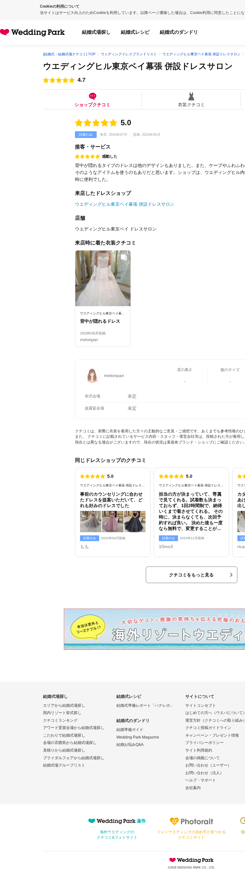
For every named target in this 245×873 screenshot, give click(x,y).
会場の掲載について (202, 758)
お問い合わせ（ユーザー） (208, 765)
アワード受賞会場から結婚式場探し (73, 727)
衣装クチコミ (191, 104)
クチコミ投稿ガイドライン (208, 727)
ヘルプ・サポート (200, 780)
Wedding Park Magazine (137, 737)
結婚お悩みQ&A (130, 744)
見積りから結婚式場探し (64, 750)
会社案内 (193, 788)
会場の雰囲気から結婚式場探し (70, 742)
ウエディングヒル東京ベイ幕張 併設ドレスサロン (138, 66)
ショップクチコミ (92, 104)
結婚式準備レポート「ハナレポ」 (145, 705)
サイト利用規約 (198, 750)
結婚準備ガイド (129, 729)
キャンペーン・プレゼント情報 (212, 735)
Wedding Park (191, 860)
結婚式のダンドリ (179, 32)
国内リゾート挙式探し (62, 713)
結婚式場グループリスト (64, 765)
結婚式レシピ (135, 32)
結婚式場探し (96, 32)
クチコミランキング (60, 720)
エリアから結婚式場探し (64, 705)
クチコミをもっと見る (191, 574)
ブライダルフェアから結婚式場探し (73, 758)
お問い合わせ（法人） (204, 773)
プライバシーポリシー (204, 742)
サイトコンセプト (200, 705)
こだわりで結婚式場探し (64, 735)
